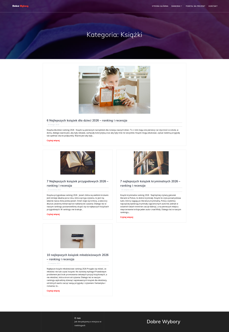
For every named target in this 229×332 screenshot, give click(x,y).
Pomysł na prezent (195, 6)
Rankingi (176, 6)
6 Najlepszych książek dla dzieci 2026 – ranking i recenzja (87, 120)
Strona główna (160, 6)
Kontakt (213, 6)
